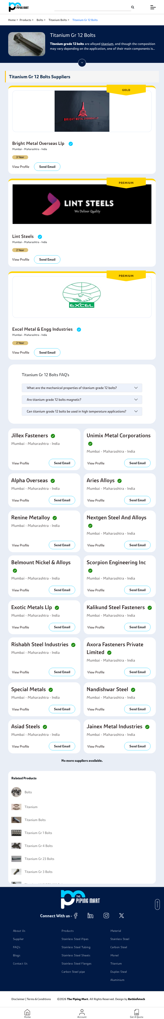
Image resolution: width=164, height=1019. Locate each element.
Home (12, 20)
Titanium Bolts (58, 20)
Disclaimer (18, 999)
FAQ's (16, 947)
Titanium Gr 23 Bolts (39, 859)
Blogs (16, 955)
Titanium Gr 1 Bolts (38, 833)
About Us (19, 931)
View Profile (20, 167)
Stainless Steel (119, 939)
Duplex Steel (118, 971)
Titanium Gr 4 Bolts (39, 846)
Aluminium (117, 980)
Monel (114, 955)
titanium (107, 44)
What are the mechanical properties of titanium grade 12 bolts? (72, 388)
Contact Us (20, 963)
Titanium (31, 807)
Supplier (18, 939)
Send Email (47, 167)
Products (25, 20)
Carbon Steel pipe (73, 971)
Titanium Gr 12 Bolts (85, 20)
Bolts (40, 20)
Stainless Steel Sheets (76, 955)
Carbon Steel (118, 947)
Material (115, 931)
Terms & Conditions (39, 999)
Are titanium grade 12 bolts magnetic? (54, 400)
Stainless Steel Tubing (76, 947)
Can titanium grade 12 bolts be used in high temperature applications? (76, 411)
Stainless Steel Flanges (77, 963)
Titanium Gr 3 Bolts (38, 872)
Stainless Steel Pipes (75, 939)
